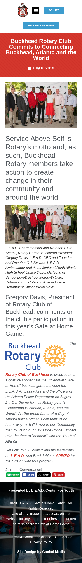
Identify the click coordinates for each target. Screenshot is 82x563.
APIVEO (63, 456)
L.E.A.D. (18, 456)
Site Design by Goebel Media (41, 552)
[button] (35, 10)
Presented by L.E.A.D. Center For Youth (41, 490)
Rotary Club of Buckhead (27, 374)
